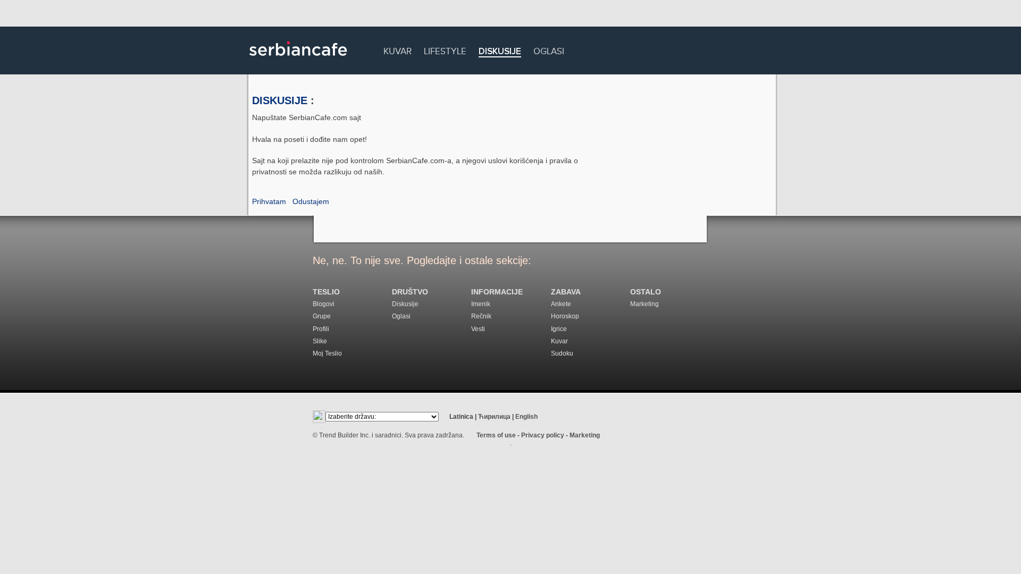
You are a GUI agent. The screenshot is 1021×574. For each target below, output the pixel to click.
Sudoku (562, 353)
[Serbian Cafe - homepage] (298, 59)
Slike (320, 341)
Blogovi (323, 304)
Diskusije (500, 51)
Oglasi (548, 49)
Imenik (480, 304)
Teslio (326, 292)
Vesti (478, 329)
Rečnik (481, 316)
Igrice (559, 329)
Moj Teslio (327, 353)
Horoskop (565, 316)
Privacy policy (542, 435)
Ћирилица (494, 416)
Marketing (644, 304)
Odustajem (310, 201)
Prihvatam (269, 201)
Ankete (561, 304)
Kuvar (397, 49)
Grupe (322, 316)
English (526, 416)
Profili (321, 329)
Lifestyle (445, 49)
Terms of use (496, 435)
